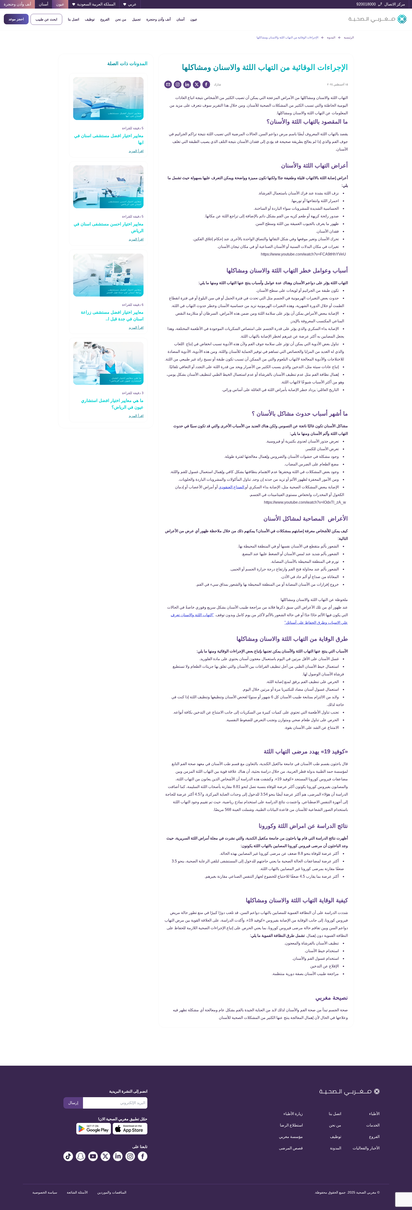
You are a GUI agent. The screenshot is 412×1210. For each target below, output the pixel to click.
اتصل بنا (73, 19)
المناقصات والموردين (111, 1192)
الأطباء (374, 1114)
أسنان (180, 19)
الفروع (104, 19)
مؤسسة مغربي (291, 1137)
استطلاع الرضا (291, 1125)
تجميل (136, 19)
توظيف (90, 19)
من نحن (120, 19)
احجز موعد (16, 19)
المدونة (331, 37)
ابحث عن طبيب (46, 19)
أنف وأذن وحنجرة (158, 19)
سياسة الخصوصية (44, 1192)
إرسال (73, 1103)
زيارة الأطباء (293, 1114)
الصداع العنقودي (232, 487)
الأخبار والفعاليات (366, 1148)
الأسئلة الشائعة (77, 1192)
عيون (193, 19)
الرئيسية (349, 37)
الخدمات (373, 1125)
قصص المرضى (291, 1148)
